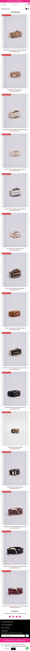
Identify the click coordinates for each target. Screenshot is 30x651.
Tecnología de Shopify (19, 640)
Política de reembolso (7, 625)
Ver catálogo (2, 4)
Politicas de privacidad (7, 622)
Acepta (13, 649)
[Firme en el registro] (25, 4)
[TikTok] (17, 617)
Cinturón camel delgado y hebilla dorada (15, 328)
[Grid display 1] (26, 9)
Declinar (6, 649)
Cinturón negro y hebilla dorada (15, 487)
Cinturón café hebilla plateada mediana (15, 288)
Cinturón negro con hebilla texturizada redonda (15, 368)
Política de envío (5, 628)
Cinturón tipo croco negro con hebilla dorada (15, 566)
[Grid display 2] (28, 9)
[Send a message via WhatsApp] (27, 648)
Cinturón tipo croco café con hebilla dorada (15, 526)
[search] (4, 4)
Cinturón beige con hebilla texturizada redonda (15, 50)
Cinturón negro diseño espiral (14, 447)
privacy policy (23, 646)
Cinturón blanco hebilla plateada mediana (15, 209)
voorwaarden (14, 646)
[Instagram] (10, 617)
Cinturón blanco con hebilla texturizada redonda (15, 129)
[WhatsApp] (20, 617)
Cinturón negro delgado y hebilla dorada (15, 407)
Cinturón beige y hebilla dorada (15, 90)
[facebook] (13, 617)
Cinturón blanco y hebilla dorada (15, 248)
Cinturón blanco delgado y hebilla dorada (15, 169)
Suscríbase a (27, 636)
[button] (1, 1)
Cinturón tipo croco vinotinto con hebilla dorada (15, 606)
